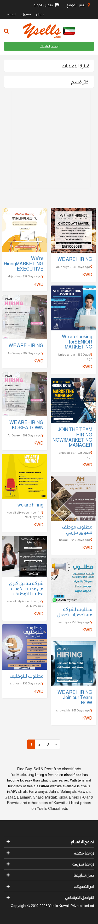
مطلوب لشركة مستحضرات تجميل (74, 612)
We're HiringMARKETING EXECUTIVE (23, 264)
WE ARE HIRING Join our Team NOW (74, 697)
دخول (40, 14)
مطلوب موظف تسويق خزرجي (77, 529)
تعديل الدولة (43, 5)
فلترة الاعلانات (76, 65)
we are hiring (30, 505)
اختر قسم (80, 82)
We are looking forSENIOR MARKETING (77, 342)
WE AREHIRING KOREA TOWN (26, 425)
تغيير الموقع (76, 5)
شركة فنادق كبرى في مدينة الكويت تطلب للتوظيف (26, 588)
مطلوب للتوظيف (26, 676)
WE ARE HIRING (74, 259)
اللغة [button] (12, 14)
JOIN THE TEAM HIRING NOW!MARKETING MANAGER (72, 437)
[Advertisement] (49, 138)
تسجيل (26, 14)
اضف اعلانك (49, 46)
